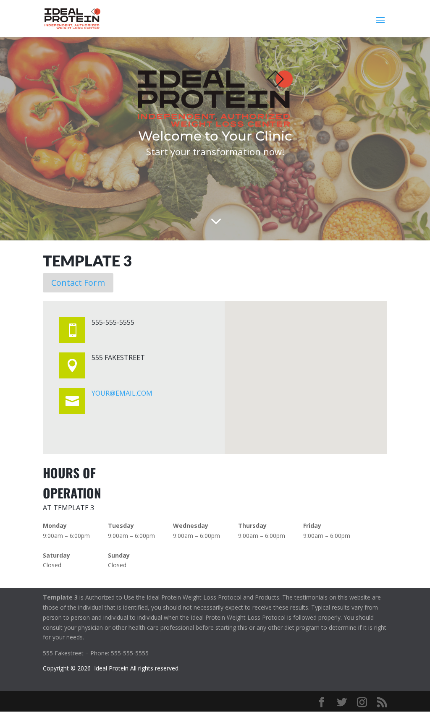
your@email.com (122, 393)
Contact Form (78, 282)
